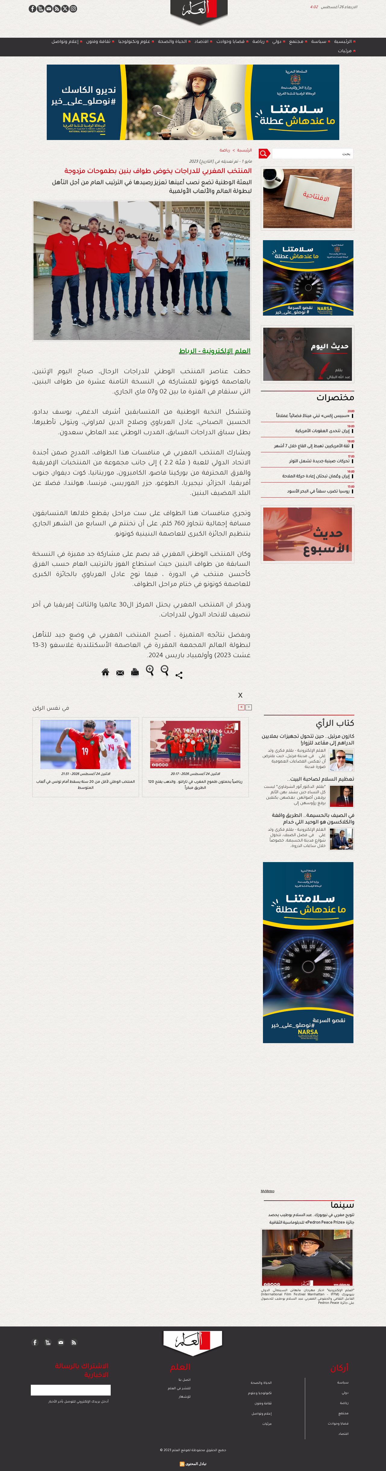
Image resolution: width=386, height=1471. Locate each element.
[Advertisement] (185, 735)
